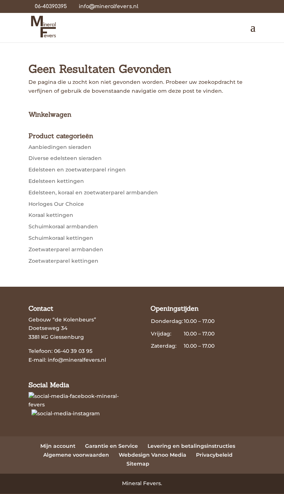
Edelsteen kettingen (56, 181)
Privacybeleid (214, 455)
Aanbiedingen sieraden (59, 147)
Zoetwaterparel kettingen (63, 261)
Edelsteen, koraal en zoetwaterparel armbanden (93, 192)
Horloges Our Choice (56, 204)
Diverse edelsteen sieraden (65, 158)
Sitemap (137, 463)
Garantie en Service (111, 446)
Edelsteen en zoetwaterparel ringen (77, 169)
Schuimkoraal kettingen (60, 238)
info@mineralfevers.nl (77, 360)
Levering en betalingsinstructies (191, 446)
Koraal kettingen (50, 215)
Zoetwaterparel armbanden (65, 249)
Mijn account (57, 446)
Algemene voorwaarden (76, 455)
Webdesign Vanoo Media (152, 455)
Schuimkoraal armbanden (63, 226)
